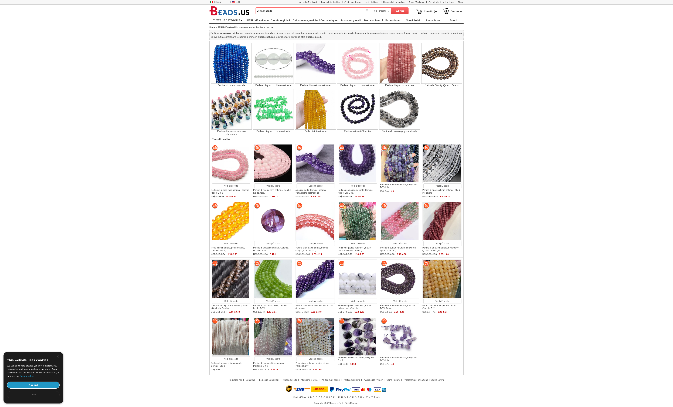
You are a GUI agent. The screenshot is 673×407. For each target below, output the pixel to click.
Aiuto (460, 2)
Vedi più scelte (231, 186)
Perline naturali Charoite (357, 131)
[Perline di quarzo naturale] (399, 63)
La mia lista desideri (330, 2)
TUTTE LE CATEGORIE (226, 20)
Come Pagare (393, 380)
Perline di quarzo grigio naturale (399, 131)
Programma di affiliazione (416, 380)
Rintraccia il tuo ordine (394, 2)
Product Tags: (299, 397)
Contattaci (250, 380)
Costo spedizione (352, 2)
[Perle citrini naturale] (315, 109)
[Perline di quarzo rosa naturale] (357, 63)
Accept (33, 385)
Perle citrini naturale (315, 131)
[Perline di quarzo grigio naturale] (399, 109)
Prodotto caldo (221, 139)
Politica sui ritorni (352, 380)
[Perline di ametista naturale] (315, 63)
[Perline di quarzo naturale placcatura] (231, 109)
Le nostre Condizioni (269, 380)
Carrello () (432, 11)
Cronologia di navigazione (441, 2)
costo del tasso (372, 2)
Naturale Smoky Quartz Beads (441, 85)
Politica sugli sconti (330, 380)
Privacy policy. (27, 376)
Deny (33, 394)
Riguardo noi (235, 380)
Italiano (217, 2)
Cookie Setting (437, 380)
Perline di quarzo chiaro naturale (273, 85)
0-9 (378, 397)
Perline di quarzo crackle (231, 85)
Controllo (456, 11)
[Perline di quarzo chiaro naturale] (273, 63)
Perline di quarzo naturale (399, 85)
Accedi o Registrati (308, 2)
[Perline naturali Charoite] (357, 109)
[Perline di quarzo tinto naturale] (273, 109)
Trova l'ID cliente (416, 2)
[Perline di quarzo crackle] (231, 63)
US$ (238, 2)
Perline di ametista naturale (315, 85)
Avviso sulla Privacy (373, 380)
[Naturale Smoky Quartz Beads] (441, 63)
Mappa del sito (290, 380)
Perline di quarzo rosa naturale (357, 85)
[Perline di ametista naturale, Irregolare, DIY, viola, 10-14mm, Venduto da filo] (399, 182)
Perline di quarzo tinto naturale (273, 131)
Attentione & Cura (309, 380)
